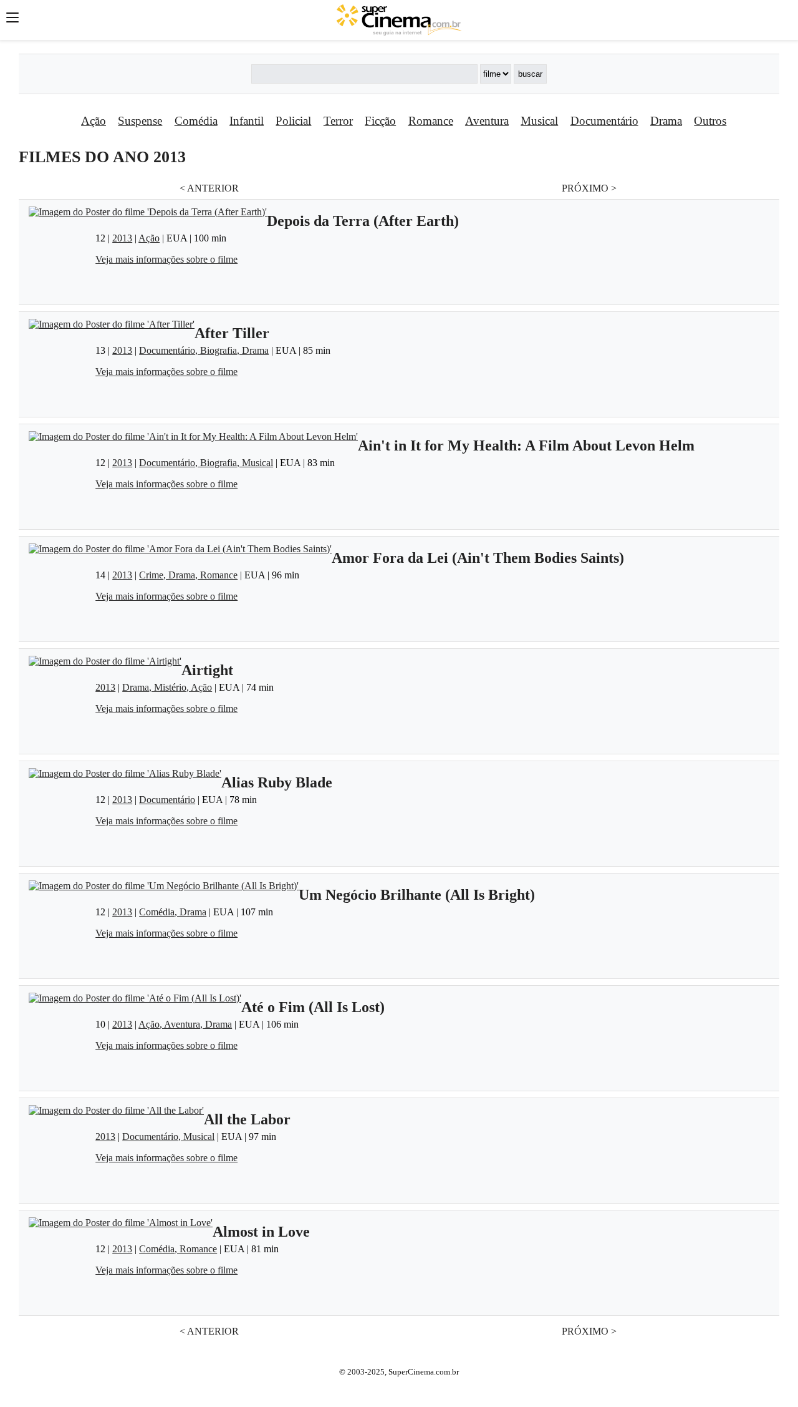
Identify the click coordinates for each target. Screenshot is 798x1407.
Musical (539, 120)
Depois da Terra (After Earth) (363, 221)
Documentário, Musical (168, 1136)
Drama (666, 120)
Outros (710, 120)
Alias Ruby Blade (276, 782)
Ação (93, 120)
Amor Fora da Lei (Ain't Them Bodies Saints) (478, 558)
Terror (338, 120)
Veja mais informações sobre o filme (166, 259)
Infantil (246, 120)
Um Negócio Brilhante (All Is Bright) (417, 895)
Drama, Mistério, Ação (167, 687)
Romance (430, 120)
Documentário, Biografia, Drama (204, 350)
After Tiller (232, 333)
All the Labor (247, 1119)
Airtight (207, 670)
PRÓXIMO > (589, 188)
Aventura (487, 120)
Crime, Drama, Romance (188, 575)
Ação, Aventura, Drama (185, 1024)
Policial (293, 120)
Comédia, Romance (178, 1249)
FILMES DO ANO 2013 (102, 157)
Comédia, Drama (172, 912)
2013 (122, 238)
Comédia (196, 120)
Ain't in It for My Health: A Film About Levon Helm (526, 445)
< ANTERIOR (209, 188)
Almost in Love (261, 1232)
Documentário (604, 120)
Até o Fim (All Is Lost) (313, 1007)
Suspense (140, 120)
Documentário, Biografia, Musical (206, 462)
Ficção (380, 120)
